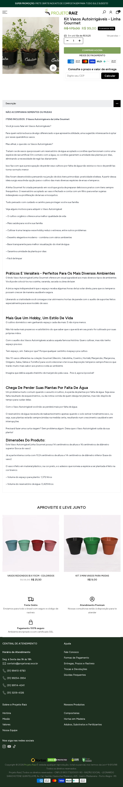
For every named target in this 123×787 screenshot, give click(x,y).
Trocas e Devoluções (75, 669)
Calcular (110, 75)
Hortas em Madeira (74, 718)
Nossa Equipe (9, 730)
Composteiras (71, 713)
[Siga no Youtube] (9, 746)
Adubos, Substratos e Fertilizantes (83, 724)
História (6, 713)
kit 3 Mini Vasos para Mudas (92, 575)
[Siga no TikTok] (14, 746)
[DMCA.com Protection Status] (57, 760)
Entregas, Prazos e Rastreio (79, 663)
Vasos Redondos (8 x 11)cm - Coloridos (30, 575)
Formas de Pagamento (76, 657)
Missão (6, 718)
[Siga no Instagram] (4, 746)
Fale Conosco (71, 652)
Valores (6, 724)
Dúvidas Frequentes (75, 674)
